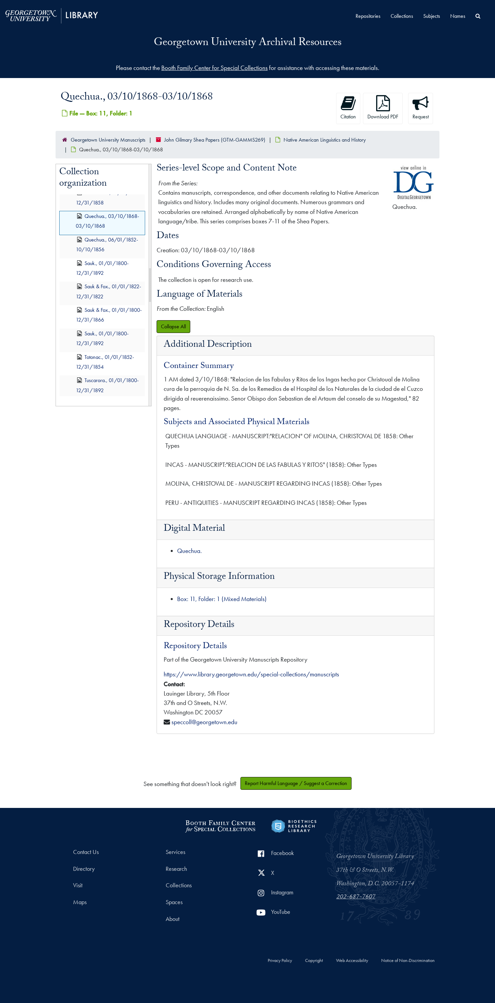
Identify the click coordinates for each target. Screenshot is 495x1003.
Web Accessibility (352, 960)
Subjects (431, 16)
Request (420, 116)
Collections (402, 16)
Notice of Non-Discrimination (408, 960)
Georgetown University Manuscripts (108, 139)
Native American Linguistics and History (325, 139)
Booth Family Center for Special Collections (214, 68)
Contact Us (86, 852)
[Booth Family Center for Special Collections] (220, 825)
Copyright (314, 960)
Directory (84, 868)
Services (175, 852)
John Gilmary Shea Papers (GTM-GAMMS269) (214, 139)
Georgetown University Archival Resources (247, 43)
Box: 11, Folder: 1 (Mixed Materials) (222, 599)
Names (457, 16)
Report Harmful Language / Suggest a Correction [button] (296, 783)
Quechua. (189, 551)
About (172, 919)
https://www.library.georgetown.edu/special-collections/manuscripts (251, 674)
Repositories (368, 16)
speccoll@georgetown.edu (204, 722)
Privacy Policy (280, 960)
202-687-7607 (355, 897)
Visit (77, 885)
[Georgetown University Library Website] (51, 15)
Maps (80, 902)
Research (176, 868)
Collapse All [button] (173, 326)
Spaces (174, 902)
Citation (348, 116)
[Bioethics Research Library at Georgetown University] (294, 825)
